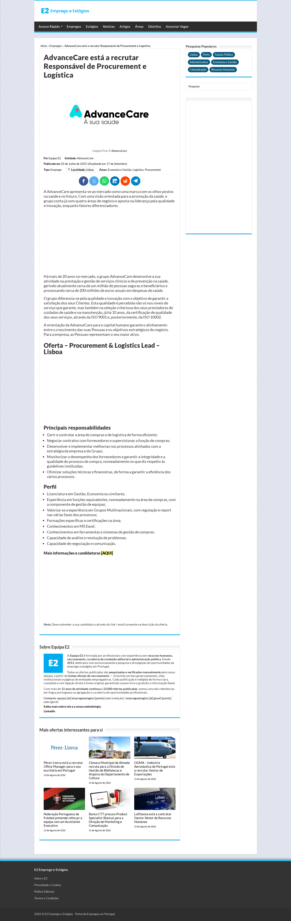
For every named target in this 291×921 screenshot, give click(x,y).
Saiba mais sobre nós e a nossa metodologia (72, 706)
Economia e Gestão (119, 169)
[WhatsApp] (104, 181)
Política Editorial (44, 891)
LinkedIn (49, 711)
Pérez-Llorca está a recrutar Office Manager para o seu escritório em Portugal (63, 766)
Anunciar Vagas (177, 26)
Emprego (56, 169)
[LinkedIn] (115, 181)
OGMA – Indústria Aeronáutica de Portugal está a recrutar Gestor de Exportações (154, 768)
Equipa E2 (55, 158)
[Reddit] (125, 181)
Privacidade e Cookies (47, 885)
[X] (94, 181)
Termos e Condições (46, 898)
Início (43, 46)
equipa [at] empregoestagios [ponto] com (84, 698)
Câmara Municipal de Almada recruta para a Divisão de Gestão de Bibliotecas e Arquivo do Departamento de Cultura (109, 770)
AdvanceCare (119, 150)
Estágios (92, 26)
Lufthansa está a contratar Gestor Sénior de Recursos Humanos (152, 818)
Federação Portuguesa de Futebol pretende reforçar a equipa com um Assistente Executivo (63, 819)
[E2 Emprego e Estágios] (65, 10)
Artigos (125, 26)
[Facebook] (83, 181)
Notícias (109, 26)
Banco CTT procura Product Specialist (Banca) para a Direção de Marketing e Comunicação (108, 819)
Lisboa (90, 169)
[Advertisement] (110, 241)
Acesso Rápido (49, 26)
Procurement (153, 169)
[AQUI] (107, 553)
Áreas (139, 26)
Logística (138, 169)
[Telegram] (135, 181)
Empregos (74, 26)
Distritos (154, 26)
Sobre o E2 (41, 878)
